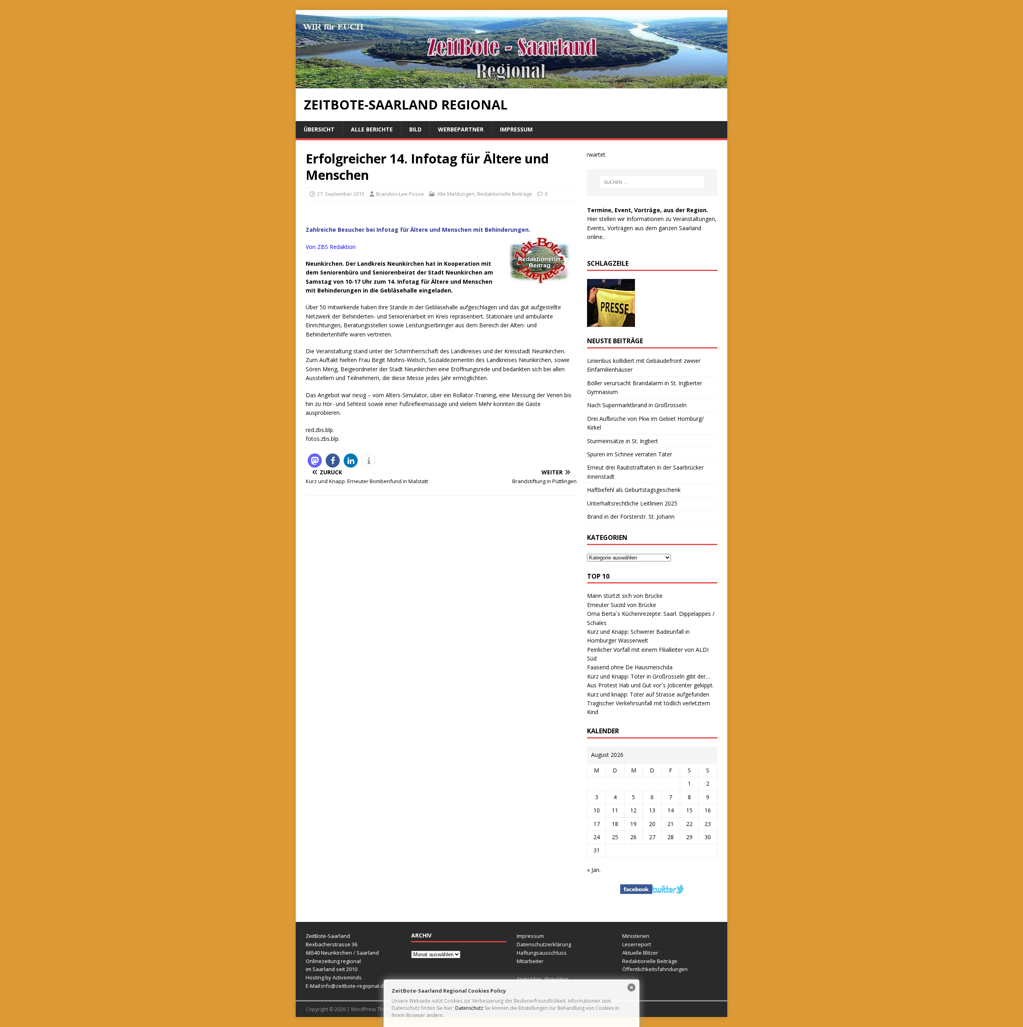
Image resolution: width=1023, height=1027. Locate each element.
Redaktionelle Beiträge (504, 193)
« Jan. (594, 870)
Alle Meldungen (456, 193)
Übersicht (319, 129)
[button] (315, 461)
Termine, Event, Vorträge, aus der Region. (647, 210)
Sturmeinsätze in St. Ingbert (622, 441)
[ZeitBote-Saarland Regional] (511, 84)
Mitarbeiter (530, 961)
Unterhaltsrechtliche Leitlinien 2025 (632, 503)
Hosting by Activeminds (334, 977)
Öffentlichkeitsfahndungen (655, 969)
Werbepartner (461, 129)
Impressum (516, 129)
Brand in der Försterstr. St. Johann (631, 516)
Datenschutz (469, 1008)
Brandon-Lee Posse (400, 193)
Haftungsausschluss (542, 952)
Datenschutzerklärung (544, 944)
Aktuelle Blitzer (640, 952)
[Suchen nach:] (652, 182)
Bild (415, 129)
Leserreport (636, 944)
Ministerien (635, 935)
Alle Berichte (372, 129)
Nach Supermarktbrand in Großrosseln (637, 405)
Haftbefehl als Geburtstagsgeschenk (634, 490)
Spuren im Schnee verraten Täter (629, 454)
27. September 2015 (340, 193)
